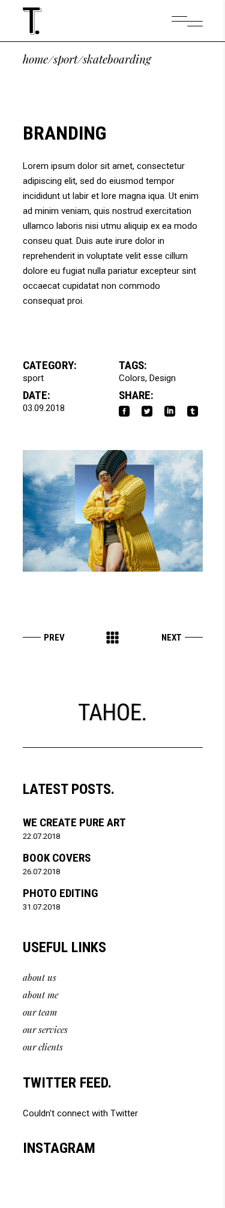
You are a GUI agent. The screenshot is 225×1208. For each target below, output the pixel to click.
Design (162, 378)
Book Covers (57, 858)
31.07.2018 (41, 906)
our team (40, 1012)
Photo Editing (60, 893)
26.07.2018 (41, 871)
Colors (132, 378)
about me (40, 995)
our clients (43, 1047)
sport (65, 59)
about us (39, 977)
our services (45, 1029)
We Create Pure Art (74, 822)
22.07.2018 (41, 836)
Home (35, 59)
